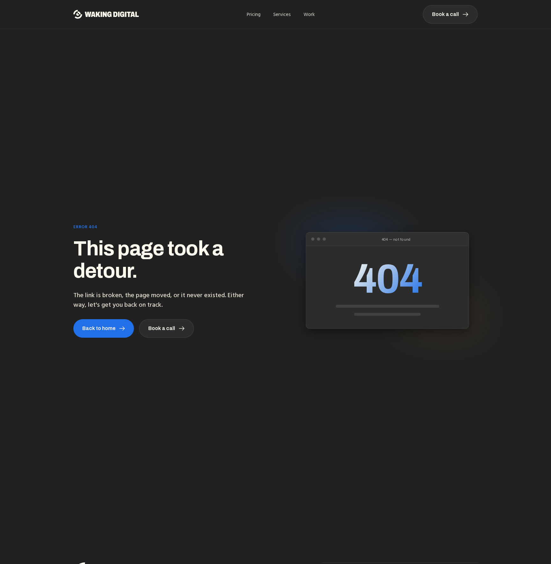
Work (309, 14)
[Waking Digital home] (106, 14)
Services (282, 14)
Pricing (254, 14)
